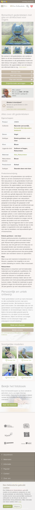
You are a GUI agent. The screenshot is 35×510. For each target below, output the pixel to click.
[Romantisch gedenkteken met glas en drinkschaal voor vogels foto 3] (28, 50)
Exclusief (17, 128)
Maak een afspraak (17, 325)
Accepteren (7, 506)
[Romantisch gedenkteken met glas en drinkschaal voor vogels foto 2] (17, 50)
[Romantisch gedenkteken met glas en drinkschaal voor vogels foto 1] (6, 50)
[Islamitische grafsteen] (25, 370)
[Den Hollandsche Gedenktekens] (17, 6)
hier (20, 502)
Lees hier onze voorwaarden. (16, 109)
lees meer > (23, 67)
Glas (15, 155)
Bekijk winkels (17, 330)
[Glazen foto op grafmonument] (9, 370)
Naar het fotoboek (9, 405)
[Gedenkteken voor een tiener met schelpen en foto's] (9, 352)
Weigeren (17, 506)
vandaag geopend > (28, 2)
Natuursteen (22, 155)
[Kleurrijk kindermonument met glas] (25, 352)
